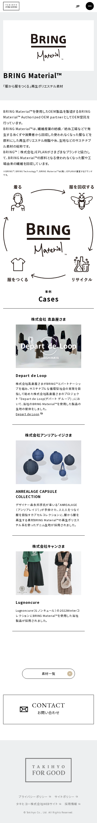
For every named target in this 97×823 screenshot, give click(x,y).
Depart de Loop (27, 414)
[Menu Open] (90, 6)
